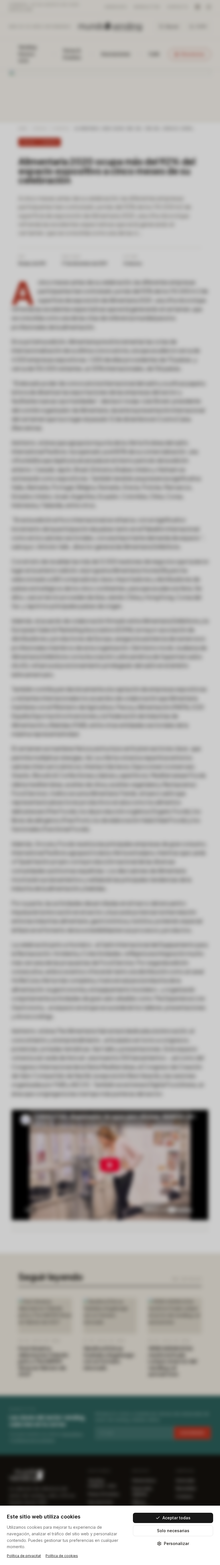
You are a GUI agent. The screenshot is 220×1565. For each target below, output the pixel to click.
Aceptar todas (176, 1517)
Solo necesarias (173, 1530)
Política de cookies (62, 1556)
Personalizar (176, 1543)
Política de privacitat (24, 1556)
